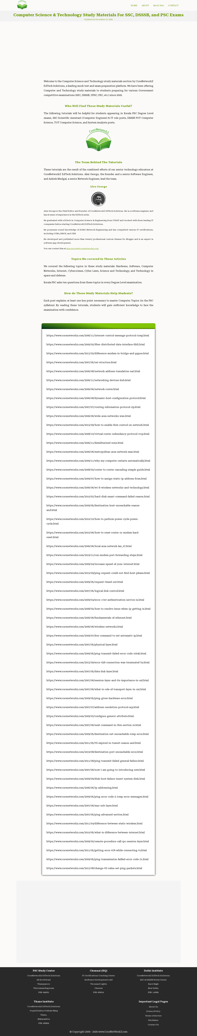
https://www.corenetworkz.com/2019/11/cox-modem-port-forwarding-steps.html (94, 555)
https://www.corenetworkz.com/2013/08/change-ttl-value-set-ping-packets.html (94, 868)
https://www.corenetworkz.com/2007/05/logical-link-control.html (85, 591)
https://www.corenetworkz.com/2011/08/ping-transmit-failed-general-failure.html (95, 761)
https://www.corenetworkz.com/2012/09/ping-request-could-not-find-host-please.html (98, 573)
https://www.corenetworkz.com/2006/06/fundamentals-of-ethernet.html (89, 617)
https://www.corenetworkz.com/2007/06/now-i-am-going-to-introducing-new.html (95, 769)
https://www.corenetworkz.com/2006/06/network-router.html (82, 389)
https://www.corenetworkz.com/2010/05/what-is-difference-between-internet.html (95, 832)
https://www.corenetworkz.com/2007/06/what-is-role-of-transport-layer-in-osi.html (96, 689)
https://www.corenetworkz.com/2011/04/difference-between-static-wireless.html (94, 823)
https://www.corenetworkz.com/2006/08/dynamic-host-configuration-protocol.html (96, 398)
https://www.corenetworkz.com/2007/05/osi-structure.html (81, 362)
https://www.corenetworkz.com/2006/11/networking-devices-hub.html (88, 380)
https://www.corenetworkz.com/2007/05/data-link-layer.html (82, 671)
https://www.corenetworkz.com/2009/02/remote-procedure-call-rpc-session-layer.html (97, 841)
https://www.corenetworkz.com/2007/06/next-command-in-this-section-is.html (93, 725)
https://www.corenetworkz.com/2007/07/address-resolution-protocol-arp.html (92, 707)
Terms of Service (153, 1016)
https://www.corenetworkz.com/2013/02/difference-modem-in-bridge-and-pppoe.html (97, 353)
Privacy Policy (153, 1011)
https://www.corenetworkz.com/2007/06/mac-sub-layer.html (82, 805)
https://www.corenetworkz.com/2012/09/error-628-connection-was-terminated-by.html (97, 662)
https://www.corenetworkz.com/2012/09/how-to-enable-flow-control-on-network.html (97, 425)
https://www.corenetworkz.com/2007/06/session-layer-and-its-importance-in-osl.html (97, 680)
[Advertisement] (66, 48)
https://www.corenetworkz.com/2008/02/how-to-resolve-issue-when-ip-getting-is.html (98, 608)
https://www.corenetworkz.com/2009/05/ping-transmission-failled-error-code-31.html (97, 859)
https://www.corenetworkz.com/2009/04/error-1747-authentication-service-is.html (95, 600)
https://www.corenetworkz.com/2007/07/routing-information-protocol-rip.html (93, 407)
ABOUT (145, 5)
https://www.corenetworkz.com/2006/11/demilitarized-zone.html (84, 443)
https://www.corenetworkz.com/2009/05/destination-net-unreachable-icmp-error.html (97, 734)
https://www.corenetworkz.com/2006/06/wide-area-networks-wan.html (88, 416)
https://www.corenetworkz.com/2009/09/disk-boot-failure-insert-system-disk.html (95, 778)
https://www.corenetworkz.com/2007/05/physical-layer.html (81, 644)
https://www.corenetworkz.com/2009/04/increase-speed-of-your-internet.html (92, 564)
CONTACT (173, 5)
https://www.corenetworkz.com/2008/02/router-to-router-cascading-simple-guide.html (98, 469)
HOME (134, 5)
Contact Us (153, 1025)
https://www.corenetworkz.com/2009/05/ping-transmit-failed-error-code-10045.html (96, 653)
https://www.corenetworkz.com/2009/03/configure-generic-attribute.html (90, 716)
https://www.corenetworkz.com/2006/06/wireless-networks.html (84, 626)
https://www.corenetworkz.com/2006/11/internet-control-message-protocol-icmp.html (97, 335)
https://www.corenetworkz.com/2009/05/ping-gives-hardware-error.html (89, 698)
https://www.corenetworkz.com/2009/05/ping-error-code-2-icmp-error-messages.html (97, 796)
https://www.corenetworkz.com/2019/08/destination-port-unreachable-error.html (94, 752)
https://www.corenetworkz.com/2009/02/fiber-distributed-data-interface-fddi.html (95, 344)
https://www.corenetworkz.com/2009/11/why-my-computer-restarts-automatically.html (98, 460)
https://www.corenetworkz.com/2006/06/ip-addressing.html (82, 787)
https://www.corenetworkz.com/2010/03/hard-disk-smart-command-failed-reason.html (98, 496)
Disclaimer (153, 1020)
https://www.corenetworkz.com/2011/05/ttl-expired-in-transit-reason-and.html (93, 743)
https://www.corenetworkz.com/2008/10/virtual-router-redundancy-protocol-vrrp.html (97, 434)
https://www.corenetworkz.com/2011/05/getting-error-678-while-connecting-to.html (96, 850)
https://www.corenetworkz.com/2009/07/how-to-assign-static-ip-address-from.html (96, 478)
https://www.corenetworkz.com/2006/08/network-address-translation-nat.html (93, 371)
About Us (153, 1007)
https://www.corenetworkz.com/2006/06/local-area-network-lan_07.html (89, 546)
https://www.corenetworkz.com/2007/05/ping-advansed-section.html (87, 814)
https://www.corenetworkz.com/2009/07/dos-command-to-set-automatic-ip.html (94, 635)
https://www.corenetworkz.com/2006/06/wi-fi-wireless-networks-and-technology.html (97, 487)
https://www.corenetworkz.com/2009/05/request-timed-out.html (84, 582)
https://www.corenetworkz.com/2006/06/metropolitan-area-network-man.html (92, 451)
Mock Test (158, 5)
